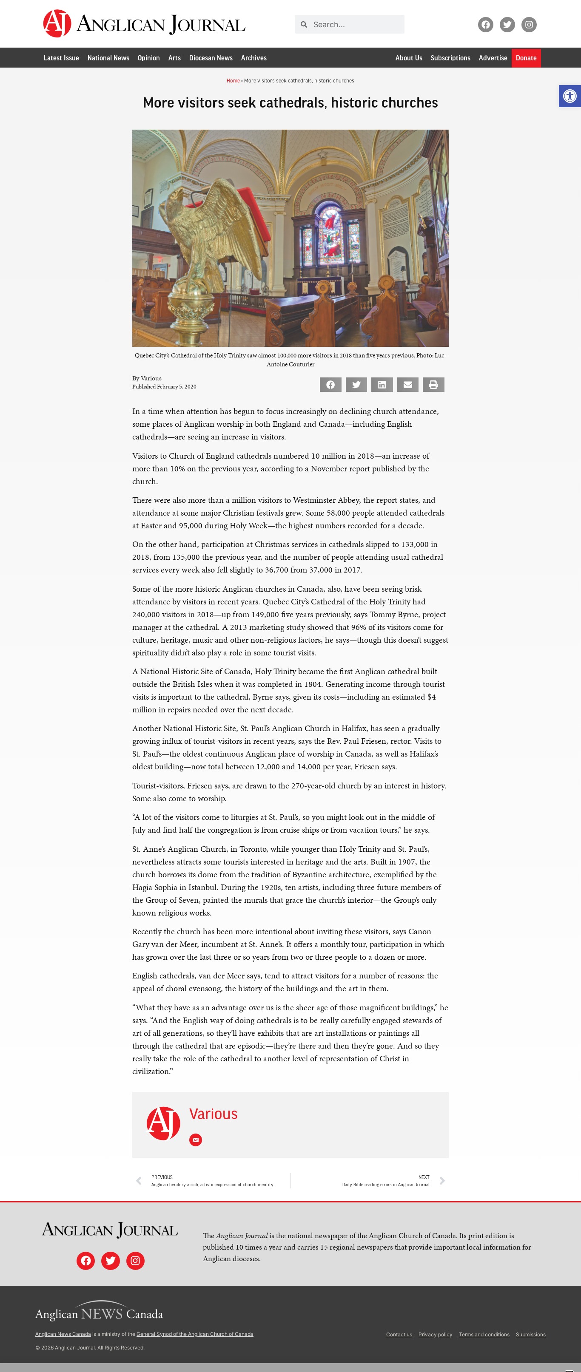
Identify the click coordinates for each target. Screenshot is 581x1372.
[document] (290, 686)
